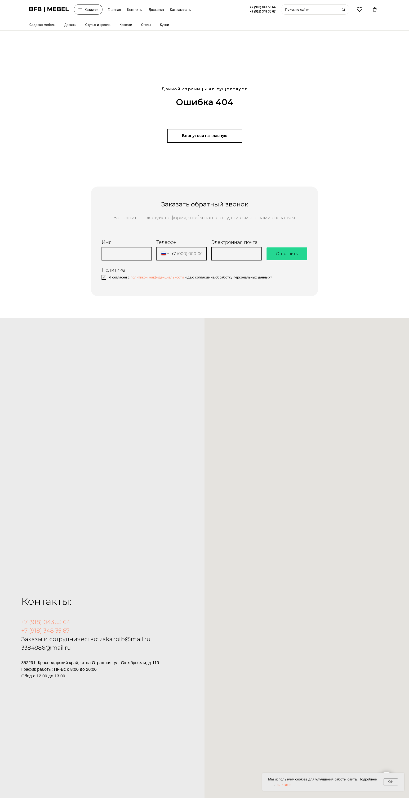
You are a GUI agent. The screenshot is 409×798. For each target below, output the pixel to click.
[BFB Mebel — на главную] (49, 9)
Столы (146, 25)
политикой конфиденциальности (157, 277)
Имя (107, 242)
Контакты (134, 10)
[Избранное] (360, 9)
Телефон (166, 242)
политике (283, 785)
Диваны (70, 25)
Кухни (164, 25)
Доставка (156, 10)
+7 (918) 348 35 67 (263, 11)
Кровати (126, 25)
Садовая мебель (42, 25)
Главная (114, 10)
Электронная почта (234, 242)
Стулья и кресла (98, 25)
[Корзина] (375, 9)
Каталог (91, 10)
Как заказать (180, 10)
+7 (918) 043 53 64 (263, 7)
